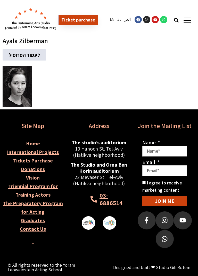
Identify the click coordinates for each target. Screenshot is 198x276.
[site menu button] (187, 20)
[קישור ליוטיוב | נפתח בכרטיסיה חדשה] (155, 19)
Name (149, 142)
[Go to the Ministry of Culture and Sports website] (88, 223)
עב (119, 19)
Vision (33, 177)
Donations (33, 169)
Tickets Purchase (33, 160)
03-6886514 (111, 199)
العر (128, 19)
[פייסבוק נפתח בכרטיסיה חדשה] (147, 220)
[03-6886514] (93, 199)
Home (33, 143)
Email (149, 162)
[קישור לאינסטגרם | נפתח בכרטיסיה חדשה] (146, 19)
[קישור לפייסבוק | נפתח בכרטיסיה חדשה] (138, 19)
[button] (176, 20)
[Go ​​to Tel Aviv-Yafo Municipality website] (110, 223)
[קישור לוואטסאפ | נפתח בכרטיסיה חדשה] (163, 19)
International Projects (33, 152)
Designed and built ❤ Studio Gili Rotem (151, 267)
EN (112, 19)
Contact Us (33, 229)
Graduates (33, 220)
